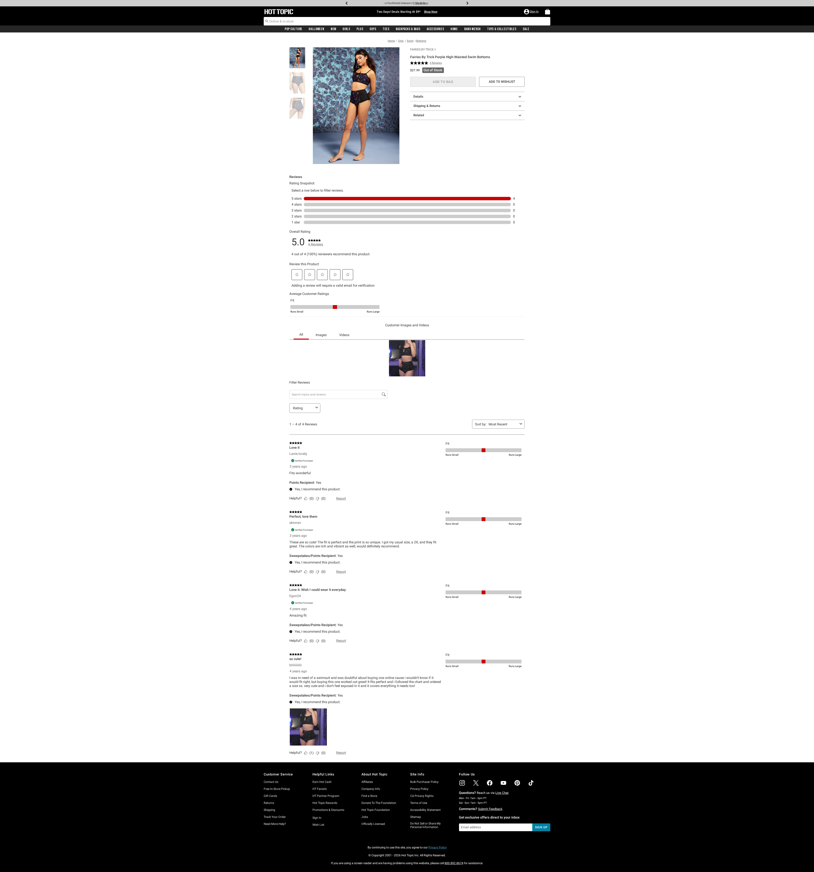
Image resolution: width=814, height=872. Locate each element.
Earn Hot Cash (322, 782)
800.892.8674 (454, 863)
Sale (526, 29)
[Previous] (346, 3)
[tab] (298, 60)
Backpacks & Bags (408, 29)
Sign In (316, 817)
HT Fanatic (319, 789)
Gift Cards (270, 796)
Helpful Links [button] (323, 774)
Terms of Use (418, 803)
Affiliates (367, 782)
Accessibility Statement (425, 810)
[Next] (467, 3)
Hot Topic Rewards (324, 803)
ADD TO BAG (443, 82)
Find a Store (369, 796)
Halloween (316, 29)
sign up (541, 827)
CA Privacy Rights (421, 796)
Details (418, 96)
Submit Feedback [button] (490, 809)
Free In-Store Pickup (277, 789)
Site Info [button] (417, 774)
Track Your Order (275, 817)
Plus (360, 29)
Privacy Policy (419, 789)
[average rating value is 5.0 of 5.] (420, 63)
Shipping (269, 810)
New (333, 29)
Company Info (370, 789)
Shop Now (419, 3)
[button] (531, 11)
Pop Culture (293, 29)
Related (418, 115)
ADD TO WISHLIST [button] (502, 82)
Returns (269, 803)
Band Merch (472, 29)
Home (454, 29)
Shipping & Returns (426, 106)
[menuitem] (547, 11)
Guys (373, 29)
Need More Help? (275, 824)
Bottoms (421, 40)
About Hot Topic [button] (374, 774)
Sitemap (415, 817)
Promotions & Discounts (328, 810)
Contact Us (271, 782)
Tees (386, 29)
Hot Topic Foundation (375, 810)
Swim (410, 40)
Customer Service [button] (278, 774)
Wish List (318, 824)
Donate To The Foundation (378, 803)
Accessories (435, 29)
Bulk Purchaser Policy (424, 782)
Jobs (364, 817)
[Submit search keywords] (267, 21)
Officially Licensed (373, 824)
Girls (346, 29)
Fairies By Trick (422, 49)
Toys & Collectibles (501, 29)
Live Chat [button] (502, 793)
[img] (462, 783)
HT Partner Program (325, 796)
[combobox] (407, 21)
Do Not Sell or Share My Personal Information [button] (425, 825)
